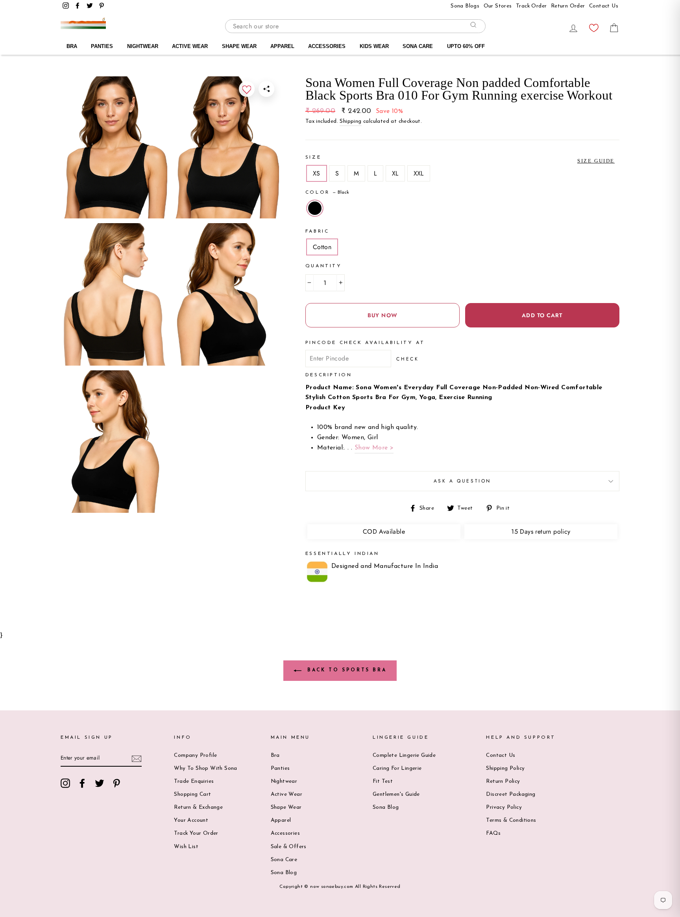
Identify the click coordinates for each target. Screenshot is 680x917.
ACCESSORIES (327, 46)
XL (395, 173)
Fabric (317, 231)
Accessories (285, 833)
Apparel (281, 820)
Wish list (186, 846)
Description (328, 375)
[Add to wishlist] (246, 89)
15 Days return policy (540, 531)
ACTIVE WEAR (190, 46)
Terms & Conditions (511, 820)
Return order (568, 6)
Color (327, 192)
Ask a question (462, 480)
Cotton (322, 246)
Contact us (500, 755)
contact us (603, 6)
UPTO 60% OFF (466, 46)
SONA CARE (418, 46)
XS (316, 173)
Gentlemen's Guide (396, 794)
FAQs (493, 833)
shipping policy (505, 768)
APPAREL (282, 46)
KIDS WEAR (374, 46)
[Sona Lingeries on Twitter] (99, 783)
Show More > (374, 448)
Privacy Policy (504, 807)
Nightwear (284, 781)
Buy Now (382, 315)
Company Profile (195, 755)
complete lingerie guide (404, 755)
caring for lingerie (397, 768)
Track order (531, 6)
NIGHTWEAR (142, 46)
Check (407, 358)
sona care (284, 859)
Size (313, 157)
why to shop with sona (205, 768)
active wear (286, 794)
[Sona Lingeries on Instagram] (65, 783)
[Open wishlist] (594, 26)
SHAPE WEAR (239, 46)
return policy (503, 781)
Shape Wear (286, 807)
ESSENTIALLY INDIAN (342, 553)
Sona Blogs (465, 6)
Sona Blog (284, 872)
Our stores (498, 6)
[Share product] (266, 89)
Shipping (350, 121)
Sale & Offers (289, 846)
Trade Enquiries (194, 781)
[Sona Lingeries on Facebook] (82, 783)
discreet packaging (510, 794)
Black (315, 208)
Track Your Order (196, 833)
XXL (419, 173)
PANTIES (102, 46)
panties (280, 768)
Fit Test (383, 781)
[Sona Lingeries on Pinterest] (116, 783)
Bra (275, 755)
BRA (72, 46)
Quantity (323, 266)
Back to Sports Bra (345, 670)
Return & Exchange (198, 807)
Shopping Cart (192, 794)
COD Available (384, 531)
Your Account (191, 820)
